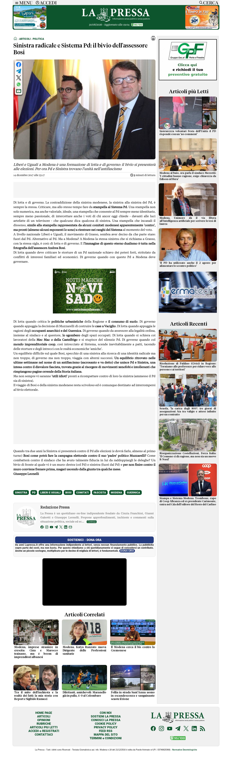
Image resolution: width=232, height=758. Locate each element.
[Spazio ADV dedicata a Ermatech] (188, 313)
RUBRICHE (44, 724)
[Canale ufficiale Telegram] (177, 729)
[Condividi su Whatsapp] (18, 84)
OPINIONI (43, 720)
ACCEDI (48, 2)
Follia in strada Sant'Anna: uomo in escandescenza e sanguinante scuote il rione (133, 696)
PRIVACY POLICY (105, 727)
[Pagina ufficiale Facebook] (153, 729)
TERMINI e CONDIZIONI (106, 738)
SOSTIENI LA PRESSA (106, 716)
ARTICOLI (43, 716)
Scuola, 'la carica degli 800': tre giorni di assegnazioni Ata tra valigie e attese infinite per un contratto (188, 411)
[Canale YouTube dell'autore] (51, 527)
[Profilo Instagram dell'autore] (46, 527)
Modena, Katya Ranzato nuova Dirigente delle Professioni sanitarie (84, 650)
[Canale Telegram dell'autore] (56, 527)
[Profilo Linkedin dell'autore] (65, 527)
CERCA (210, 2)
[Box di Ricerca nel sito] (200, 2)
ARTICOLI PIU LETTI (44, 727)
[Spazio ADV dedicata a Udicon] (201, 28)
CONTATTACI (44, 734)
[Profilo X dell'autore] (60, 527)
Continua (92, 522)
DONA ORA (127, 550)
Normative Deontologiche (184, 750)
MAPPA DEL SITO (106, 734)
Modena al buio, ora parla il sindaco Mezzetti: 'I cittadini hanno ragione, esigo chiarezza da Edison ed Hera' (188, 176)
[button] (153, 39)
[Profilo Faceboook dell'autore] (42, 527)
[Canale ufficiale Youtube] (169, 729)
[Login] (37, 2)
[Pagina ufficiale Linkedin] (194, 729)
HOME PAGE (43, 713)
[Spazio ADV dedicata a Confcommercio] (30, 28)
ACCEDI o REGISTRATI (43, 731)
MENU (26, 2)
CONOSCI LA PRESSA (105, 720)
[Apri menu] (16, 2)
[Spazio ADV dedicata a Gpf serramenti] (188, 81)
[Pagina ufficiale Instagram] (161, 729)
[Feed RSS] (202, 729)
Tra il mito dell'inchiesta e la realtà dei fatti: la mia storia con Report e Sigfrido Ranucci (36, 696)
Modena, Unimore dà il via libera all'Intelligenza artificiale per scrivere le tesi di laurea (188, 221)
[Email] (70, 527)
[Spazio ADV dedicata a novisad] (84, 312)
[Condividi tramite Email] (18, 91)
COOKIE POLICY (105, 724)
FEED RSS (105, 731)
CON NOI (106, 713)
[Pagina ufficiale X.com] (186, 729)
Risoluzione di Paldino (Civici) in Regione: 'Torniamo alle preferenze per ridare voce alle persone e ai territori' (188, 366)
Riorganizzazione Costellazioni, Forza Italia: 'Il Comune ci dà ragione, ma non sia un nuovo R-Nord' (188, 456)
